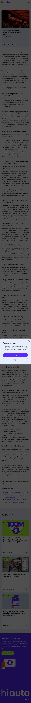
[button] (29, 341)
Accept (15, 355)
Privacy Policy (13, 351)
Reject (15, 360)
